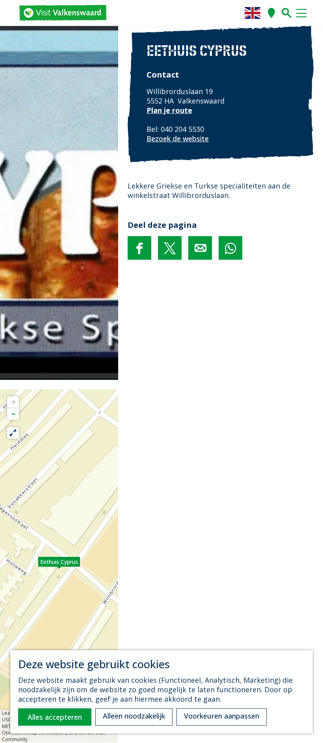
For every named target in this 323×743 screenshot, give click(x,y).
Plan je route (169, 110)
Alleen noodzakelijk (134, 716)
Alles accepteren (55, 717)
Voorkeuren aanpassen (221, 716)
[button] (59, 566)
